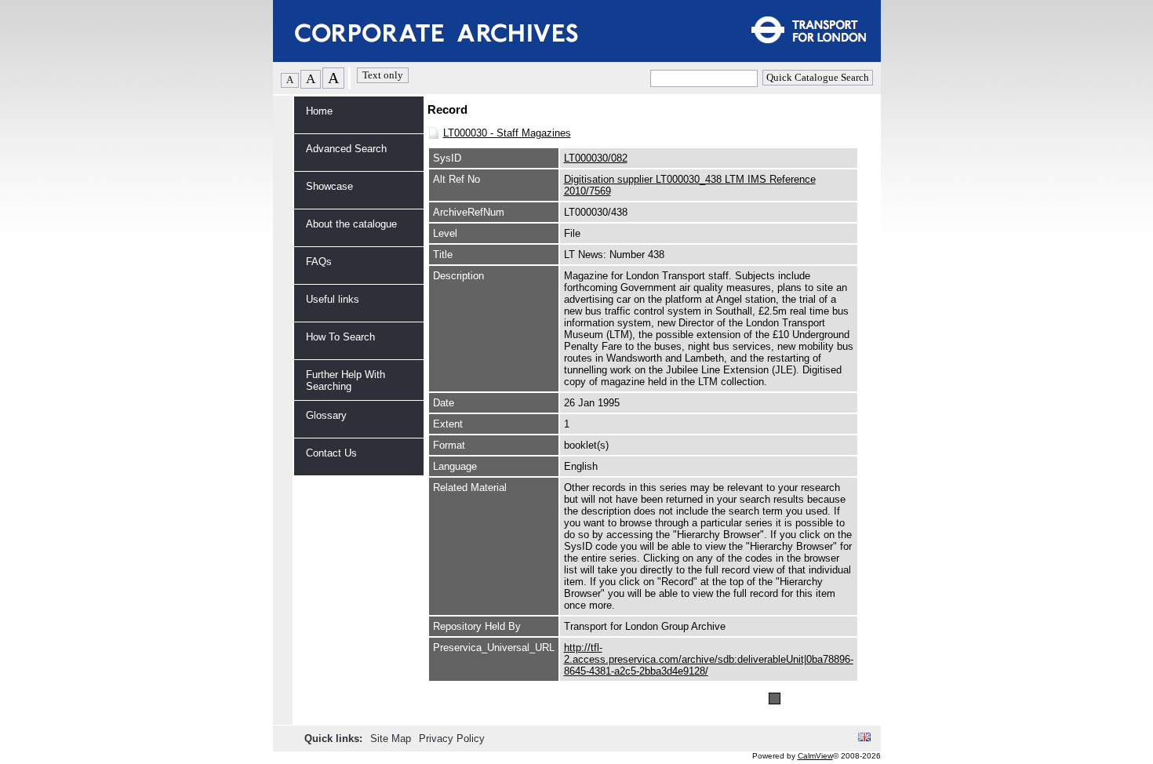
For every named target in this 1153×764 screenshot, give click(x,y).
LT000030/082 (595, 158)
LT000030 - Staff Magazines (507, 133)
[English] (864, 738)
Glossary (326, 415)
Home (319, 111)
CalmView (815, 755)
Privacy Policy (452, 738)
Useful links (332, 299)
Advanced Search (346, 149)
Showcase (329, 186)
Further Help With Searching (345, 380)
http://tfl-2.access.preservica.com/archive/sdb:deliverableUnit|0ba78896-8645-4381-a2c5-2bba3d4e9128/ (708, 659)
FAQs (319, 261)
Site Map (392, 738)
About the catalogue (351, 224)
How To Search (340, 337)
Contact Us (331, 453)
